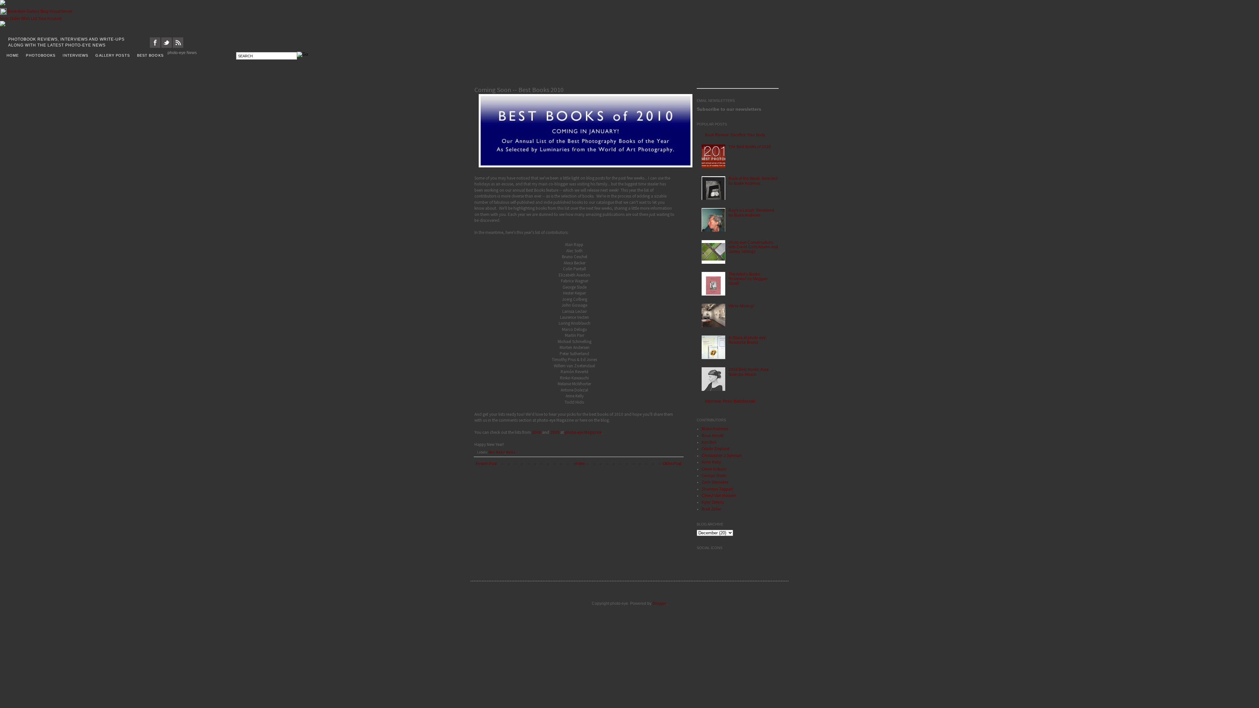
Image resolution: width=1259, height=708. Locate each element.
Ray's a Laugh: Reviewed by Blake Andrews (751, 212)
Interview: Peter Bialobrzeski (730, 401)
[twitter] (166, 46)
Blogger (659, 603)
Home (579, 463)
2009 (554, 432)
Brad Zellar (711, 509)
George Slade (714, 475)
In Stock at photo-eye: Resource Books (748, 340)
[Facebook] (155, 46)
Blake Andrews (715, 429)
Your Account (49, 18)
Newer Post (486, 463)
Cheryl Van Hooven (719, 495)
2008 (536, 432)
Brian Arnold (713, 435)
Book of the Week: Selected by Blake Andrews (753, 180)
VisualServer (61, 11)
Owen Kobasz (714, 469)
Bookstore (17, 11)
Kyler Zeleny (713, 502)
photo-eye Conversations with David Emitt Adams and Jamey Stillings (753, 247)
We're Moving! (741, 306)
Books (510, 452)
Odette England (715, 449)
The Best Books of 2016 (750, 146)
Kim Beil (709, 442)
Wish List (29, 18)
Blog (44, 11)
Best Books (497, 452)
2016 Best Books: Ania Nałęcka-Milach (749, 371)
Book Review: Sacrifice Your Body (735, 135)
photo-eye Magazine (583, 432)
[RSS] (178, 46)
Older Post (672, 463)
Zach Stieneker (715, 482)
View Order (10, 18)
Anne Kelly (711, 462)
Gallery (33, 11)
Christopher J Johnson (722, 455)
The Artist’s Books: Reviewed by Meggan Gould (748, 279)
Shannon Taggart (717, 489)
